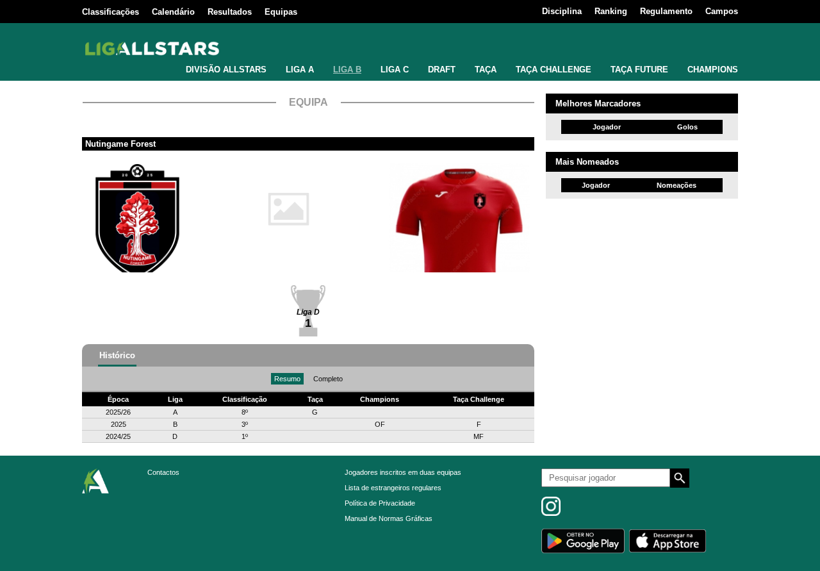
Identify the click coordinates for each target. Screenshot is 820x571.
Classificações (110, 12)
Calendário (173, 12)
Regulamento (666, 11)
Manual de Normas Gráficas (388, 518)
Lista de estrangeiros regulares (393, 488)
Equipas (281, 12)
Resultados (230, 12)
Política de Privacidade (380, 503)
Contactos (163, 472)
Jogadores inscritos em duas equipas (403, 472)
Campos (721, 11)
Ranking (610, 11)
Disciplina (562, 11)
